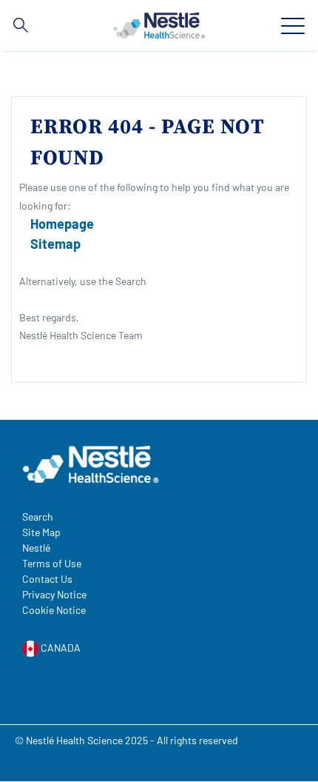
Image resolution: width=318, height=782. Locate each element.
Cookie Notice (54, 610)
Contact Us (47, 578)
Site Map (41, 532)
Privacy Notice (54, 594)
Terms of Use (51, 563)
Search (37, 516)
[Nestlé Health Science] (158, 25)
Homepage (62, 223)
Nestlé (36, 547)
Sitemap (55, 243)
